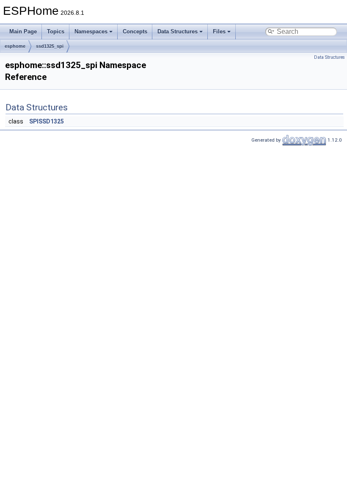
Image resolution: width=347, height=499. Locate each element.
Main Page (23, 31)
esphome (15, 46)
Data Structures (177, 31)
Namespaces (90, 31)
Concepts (135, 31)
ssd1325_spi (49, 46)
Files (219, 31)
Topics (55, 31)
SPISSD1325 (46, 121)
